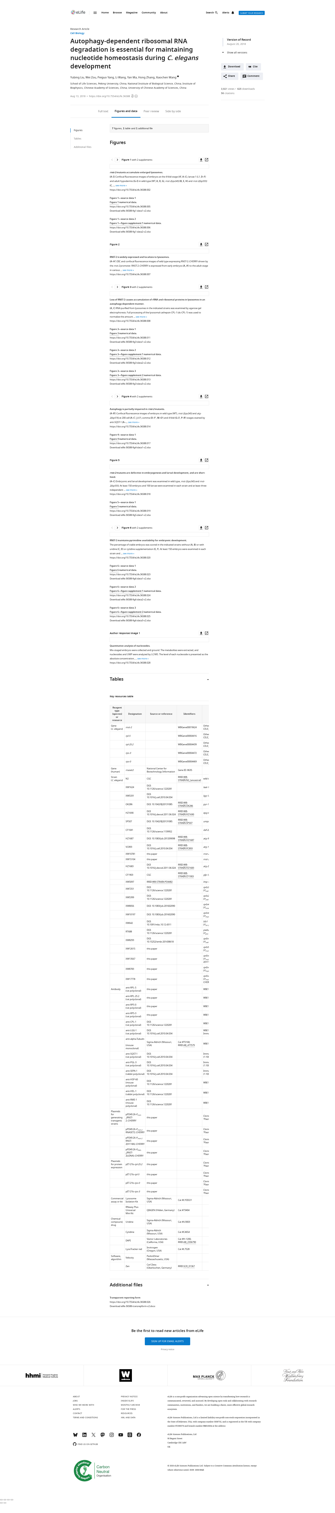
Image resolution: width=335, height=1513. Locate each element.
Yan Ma (132, 77)
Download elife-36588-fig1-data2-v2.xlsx (130, 231)
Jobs (75, 1400)
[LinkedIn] (84, 1436)
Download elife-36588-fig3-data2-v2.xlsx (130, 363)
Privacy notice (167, 1349)
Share (231, 76)
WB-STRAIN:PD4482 (162, 881)
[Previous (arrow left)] (1, 1502)
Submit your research (251, 13)
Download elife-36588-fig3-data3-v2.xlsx (130, 383)
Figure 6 (114, 570)
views (227, 89)
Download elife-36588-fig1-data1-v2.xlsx (130, 210)
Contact (77, 1413)
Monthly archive (130, 1405)
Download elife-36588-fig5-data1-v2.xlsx (130, 515)
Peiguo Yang (106, 77)
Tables (77, 139)
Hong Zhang (146, 77)
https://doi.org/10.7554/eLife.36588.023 (130, 574)
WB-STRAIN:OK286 (185, 804)
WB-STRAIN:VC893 (185, 847)
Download (234, 67)
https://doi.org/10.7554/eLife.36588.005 (130, 206)
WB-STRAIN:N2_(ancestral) (189, 778)
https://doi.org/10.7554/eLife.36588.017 (130, 443)
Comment (254, 77)
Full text (103, 111)
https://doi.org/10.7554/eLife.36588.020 (130, 557)
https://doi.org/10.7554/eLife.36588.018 (130, 494)
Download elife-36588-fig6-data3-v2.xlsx (130, 620)
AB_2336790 (190, 1242)
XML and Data (128, 1417)
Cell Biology (77, 33)
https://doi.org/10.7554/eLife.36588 (109, 96)
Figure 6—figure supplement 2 (126, 612)
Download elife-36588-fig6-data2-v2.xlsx (130, 599)
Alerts (225, 13)
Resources (127, 1413)
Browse (117, 13)
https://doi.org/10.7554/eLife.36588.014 (130, 426)
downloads (246, 89)
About (164, 13)
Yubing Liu (77, 77)
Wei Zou (90, 77)
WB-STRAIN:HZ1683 (186, 866)
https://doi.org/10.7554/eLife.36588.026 (130, 1302)
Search (210, 13)
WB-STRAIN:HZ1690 (186, 813)
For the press (128, 1409)
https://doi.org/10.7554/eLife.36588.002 (130, 190)
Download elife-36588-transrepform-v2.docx (132, 1306)
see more (120, 185)
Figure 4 (114, 439)
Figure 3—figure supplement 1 (126, 354)
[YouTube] (120, 1436)
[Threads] (129, 1436)
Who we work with (83, 1405)
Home (105, 13)
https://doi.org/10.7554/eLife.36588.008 (130, 321)
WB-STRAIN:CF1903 (186, 875)
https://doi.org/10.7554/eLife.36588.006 (130, 227)
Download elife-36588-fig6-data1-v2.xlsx (130, 578)
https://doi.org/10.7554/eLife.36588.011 (130, 337)
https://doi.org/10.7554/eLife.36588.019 (130, 511)
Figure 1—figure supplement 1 (126, 223)
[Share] (4, 1499)
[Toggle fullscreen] (8, 1499)
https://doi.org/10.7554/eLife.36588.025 (130, 616)
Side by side (173, 111)
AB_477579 (189, 1045)
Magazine (131, 13)
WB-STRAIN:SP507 (185, 821)
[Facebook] (138, 1436)
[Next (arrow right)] (4, 1502)
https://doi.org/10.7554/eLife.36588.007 (130, 274)
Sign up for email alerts (167, 1341)
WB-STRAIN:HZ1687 (186, 838)
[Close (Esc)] (1, 1499)
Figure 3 (114, 333)
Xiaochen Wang (166, 77)
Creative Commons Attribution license (232, 1465)
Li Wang (120, 77)
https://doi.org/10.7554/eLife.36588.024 (130, 595)
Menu (95, 13)
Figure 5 (114, 507)
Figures (126, 111)
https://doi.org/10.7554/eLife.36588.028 (130, 662)
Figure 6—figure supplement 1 (126, 591)
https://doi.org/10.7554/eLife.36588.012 (130, 358)
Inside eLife (127, 1400)
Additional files (82, 147)
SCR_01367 (189, 1266)
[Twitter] (93, 1436)
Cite (255, 67)
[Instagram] (111, 1436)
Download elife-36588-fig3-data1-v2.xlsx (130, 342)
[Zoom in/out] (11, 1499)
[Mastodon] (102, 1436)
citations (227, 93)
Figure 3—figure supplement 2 (126, 375)
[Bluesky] (75, 1436)
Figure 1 (114, 202)
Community (149, 13)
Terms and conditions (85, 1417)
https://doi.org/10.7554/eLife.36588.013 (130, 379)
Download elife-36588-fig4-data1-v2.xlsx (130, 447)
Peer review (151, 111)
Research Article (79, 29)
